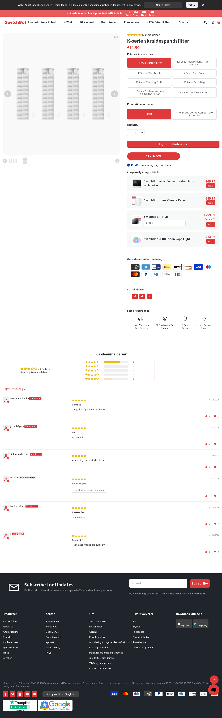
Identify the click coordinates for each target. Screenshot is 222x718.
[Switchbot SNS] (34, 694)
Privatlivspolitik (97, 637)
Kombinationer (10, 642)
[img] (79, 400)
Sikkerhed (8, 637)
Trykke (136, 626)
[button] (134, 34)
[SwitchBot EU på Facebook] (5, 694)
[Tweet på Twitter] (142, 296)
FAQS (49, 652)
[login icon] (213, 22)
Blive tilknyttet (140, 642)
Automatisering (11, 631)
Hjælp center (52, 621)
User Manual (52, 631)
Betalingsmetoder (98, 647)
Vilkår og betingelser (100, 663)
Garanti (93, 631)
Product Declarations (100, 668)
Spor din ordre (53, 637)
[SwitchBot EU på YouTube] (27, 694)
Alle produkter (10, 621)
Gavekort (7, 657)
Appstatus (51, 642)
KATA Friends (156, 22)
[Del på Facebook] (135, 296)
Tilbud (6, 652)
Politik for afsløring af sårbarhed (106, 652)
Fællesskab (138, 631)
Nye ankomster (11, 647)
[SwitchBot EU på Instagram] (20, 694)
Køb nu (153, 156)
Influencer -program (143, 647)
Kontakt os (51, 626)
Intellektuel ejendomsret (102, 657)
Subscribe (199, 583)
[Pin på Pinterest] (149, 296)
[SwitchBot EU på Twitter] (12, 694)
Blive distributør (141, 637)
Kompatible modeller (140, 104)
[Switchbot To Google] (55, 710)
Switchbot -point (97, 621)
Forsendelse (96, 626)
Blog (135, 621)
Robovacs (8, 626)
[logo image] (16, 22)
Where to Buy (53, 647)
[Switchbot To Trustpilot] (20, 710)
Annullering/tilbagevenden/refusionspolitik (112, 642)
